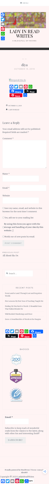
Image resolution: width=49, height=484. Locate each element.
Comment (8, 138)
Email (5, 188)
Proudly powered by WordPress (17, 470)
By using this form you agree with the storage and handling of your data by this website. (23, 227)
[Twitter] (2, 19)
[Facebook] (2, 14)
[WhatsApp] (2, 33)
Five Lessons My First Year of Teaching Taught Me (24, 301)
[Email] (2, 24)
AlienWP (24, 473)
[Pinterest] (2, 29)
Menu (26, 3)
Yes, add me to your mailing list (18, 217)
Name (6, 174)
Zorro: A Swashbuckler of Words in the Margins (23, 319)
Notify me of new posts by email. (20, 236)
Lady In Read (14, 109)
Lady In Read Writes (24, 33)
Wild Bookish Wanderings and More (18, 314)
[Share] (2, 38)
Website (6, 195)
